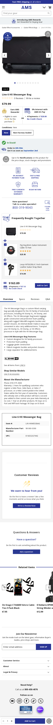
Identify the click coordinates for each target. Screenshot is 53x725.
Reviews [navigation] (35, 299)
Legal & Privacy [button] (10, 672)
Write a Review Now (26, 505)
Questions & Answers (26, 532)
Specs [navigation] (22, 299)
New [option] (6, 132)
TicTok (33, 700)
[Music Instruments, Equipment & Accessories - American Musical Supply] (26, 7)
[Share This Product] (48, 34)
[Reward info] (13, 122)
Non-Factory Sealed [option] (22, 132)
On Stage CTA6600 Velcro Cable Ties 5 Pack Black (18, 606)
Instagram (19, 700)
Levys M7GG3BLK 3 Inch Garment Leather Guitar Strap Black (34, 265)
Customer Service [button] (11, 660)
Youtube (12, 700)
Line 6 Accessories (11, 374)
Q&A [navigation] (47, 299)
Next (48, 587)
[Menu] (3, 7)
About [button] (6, 666)
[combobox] (26, 13)
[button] (49, 7)
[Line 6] (11, 362)
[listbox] (26, 133)
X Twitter (40, 700)
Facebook (26, 700)
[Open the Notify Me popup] (6, 159)
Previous (4, 587)
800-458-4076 (31, 689)
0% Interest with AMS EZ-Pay (39, 110)
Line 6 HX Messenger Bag (30, 226)
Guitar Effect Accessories (11, 27)
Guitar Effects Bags (30, 27)
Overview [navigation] (8, 299)
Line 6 (5, 89)
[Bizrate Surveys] (28, 711)
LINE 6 (22, 365)
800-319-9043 (22, 207)
